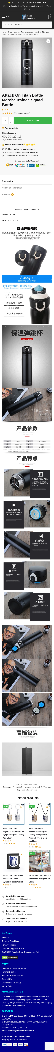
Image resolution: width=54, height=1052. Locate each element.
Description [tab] (8, 181)
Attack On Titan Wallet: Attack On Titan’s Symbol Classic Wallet (13, 878)
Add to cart (33, 120)
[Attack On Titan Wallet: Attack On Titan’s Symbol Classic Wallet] (14, 861)
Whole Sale (7, 986)
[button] (48, 41)
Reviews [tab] (7, 194)
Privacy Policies (9, 945)
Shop (10, 32)
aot (23, 790)
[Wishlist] (21, 807)
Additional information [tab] (12, 188)
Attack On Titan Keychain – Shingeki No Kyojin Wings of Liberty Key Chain (13, 833)
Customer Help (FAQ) (11, 983)
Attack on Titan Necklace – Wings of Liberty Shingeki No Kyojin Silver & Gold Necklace (38, 834)
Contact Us (7, 979)
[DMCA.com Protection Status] (27, 957)
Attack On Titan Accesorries (23, 32)
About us (6, 938)
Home (4, 32)
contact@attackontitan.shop (21, 1030)
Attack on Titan (31, 790)
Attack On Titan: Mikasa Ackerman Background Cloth (40, 878)
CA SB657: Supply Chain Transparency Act (20, 952)
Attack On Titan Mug (42, 32)
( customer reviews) (22, 113)
